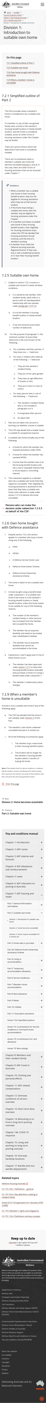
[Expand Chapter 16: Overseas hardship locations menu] (41, 1157)
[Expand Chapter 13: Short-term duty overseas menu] (41, 1110)
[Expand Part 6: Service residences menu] (41, 978)
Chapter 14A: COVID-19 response (17, 1134)
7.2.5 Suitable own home (17, 67)
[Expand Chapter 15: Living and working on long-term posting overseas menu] (41, 1145)
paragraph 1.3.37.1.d (27, 306)
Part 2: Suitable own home (16, 813)
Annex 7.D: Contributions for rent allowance (22, 1040)
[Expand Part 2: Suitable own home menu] (41, 913)
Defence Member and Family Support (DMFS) (20, 1308)
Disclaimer (6, 1365)
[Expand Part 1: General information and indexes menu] (41, 905)
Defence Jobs (7, 1293)
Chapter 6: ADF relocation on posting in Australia (20, 885)
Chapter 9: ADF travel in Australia (18, 1067)
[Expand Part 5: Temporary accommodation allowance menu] (41, 970)
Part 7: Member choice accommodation (17, 986)
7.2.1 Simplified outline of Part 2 (20, 63)
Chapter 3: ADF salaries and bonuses (19, 858)
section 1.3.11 (24, 667)
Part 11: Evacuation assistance (20, 1013)
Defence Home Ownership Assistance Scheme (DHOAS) (20, 1313)
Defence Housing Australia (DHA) (15, 1300)
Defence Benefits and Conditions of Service (19, 1336)
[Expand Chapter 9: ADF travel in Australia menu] (41, 1067)
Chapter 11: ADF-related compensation (18, 1087)
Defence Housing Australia (13, 1183)
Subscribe (12, 1242)
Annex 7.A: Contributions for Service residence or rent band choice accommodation (23, 1030)
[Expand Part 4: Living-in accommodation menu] (41, 960)
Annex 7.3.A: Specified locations (21, 1020)
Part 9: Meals (13, 1000)
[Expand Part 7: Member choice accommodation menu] (41, 986)
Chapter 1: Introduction (17, 842)
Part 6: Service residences (18, 978)
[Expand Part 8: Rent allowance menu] (41, 994)
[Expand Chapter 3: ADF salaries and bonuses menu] (41, 858)
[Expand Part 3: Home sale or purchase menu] (41, 943)
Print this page (12, 784)
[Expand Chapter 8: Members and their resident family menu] (41, 1057)
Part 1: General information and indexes (19, 905)
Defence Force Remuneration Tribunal (17, 1325)
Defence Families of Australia (13, 1328)
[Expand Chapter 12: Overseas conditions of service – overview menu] (41, 1098)
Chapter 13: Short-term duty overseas (20, 1110)
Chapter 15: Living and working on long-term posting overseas (17, 1145)
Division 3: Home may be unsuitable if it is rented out (24, 935)
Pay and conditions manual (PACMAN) (17, 1339)
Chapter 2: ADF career (17, 849)
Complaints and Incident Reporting (15, 1297)
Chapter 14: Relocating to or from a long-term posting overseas (20, 1122)
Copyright (5, 1362)
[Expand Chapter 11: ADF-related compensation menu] (41, 1087)
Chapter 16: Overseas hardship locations (16, 1157)
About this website (9, 1351)
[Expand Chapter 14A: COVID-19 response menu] (41, 1134)
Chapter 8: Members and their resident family (18, 1057)
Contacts (5, 1358)
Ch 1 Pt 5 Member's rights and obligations (20, 1211)
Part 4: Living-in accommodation (14, 960)
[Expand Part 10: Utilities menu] (41, 1007)
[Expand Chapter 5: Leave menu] (41, 876)
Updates (5, 1373)
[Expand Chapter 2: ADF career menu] (41, 849)
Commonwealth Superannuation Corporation (19, 1321)
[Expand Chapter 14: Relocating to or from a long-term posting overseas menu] (41, 1122)
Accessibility (7, 1355)
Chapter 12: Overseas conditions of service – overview (17, 1098)
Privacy (5, 1369)
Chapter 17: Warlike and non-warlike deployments (20, 1167)
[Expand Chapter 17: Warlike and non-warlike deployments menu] (41, 1167)
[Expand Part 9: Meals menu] (41, 1000)
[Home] (15, 4)
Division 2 (27, 164)
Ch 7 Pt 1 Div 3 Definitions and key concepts (21, 1216)
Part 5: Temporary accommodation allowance (19, 970)
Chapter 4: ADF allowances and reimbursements (19, 868)
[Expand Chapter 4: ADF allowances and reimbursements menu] (41, 868)
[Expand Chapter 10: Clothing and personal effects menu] (41, 1077)
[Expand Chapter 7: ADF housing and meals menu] (41, 895)
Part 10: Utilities (14, 1007)
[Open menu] (42, 4)
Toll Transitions (8, 1304)
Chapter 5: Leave (14, 876)
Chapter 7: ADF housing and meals (20, 895)
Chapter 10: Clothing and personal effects (18, 1077)
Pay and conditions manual (22, 833)
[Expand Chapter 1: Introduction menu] (41, 842)
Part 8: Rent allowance (17, 994)
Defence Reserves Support (12, 1332)
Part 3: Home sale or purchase (20, 943)
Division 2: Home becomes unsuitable (22, 802)
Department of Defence (11, 1289)
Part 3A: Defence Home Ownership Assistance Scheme (22, 951)
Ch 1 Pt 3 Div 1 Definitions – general (17, 1189)
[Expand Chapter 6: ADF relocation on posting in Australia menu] (41, 885)
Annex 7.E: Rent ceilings (17, 1048)
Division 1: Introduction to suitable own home (24, 920)
